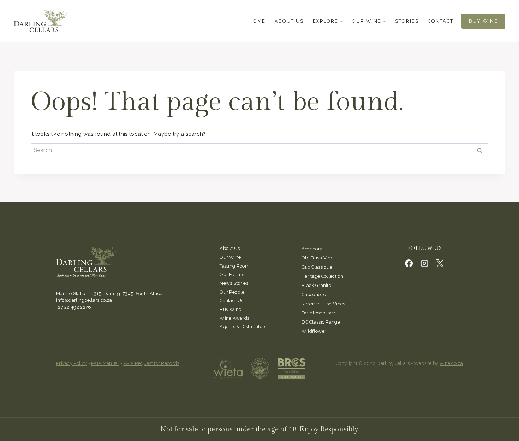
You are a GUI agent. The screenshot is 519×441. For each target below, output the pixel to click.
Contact (440, 21)
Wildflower (314, 331)
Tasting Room (235, 266)
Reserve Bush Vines (323, 303)
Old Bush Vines (318, 258)
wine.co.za (451, 363)
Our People (232, 292)
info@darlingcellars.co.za (84, 300)
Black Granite (316, 285)
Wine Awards (234, 318)
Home (257, 21)
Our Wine (230, 257)
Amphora (312, 248)
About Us (289, 21)
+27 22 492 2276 (73, 307)
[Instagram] (424, 263)
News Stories (234, 283)
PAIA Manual (105, 363)
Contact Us (231, 300)
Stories (407, 21)
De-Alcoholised (318, 313)
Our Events (232, 274)
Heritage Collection (322, 276)
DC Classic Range (321, 322)
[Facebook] (409, 263)
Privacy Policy (71, 363)
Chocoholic (314, 294)
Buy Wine (483, 21)
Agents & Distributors (243, 326)
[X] (440, 263)
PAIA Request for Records (151, 363)
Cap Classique (317, 267)
